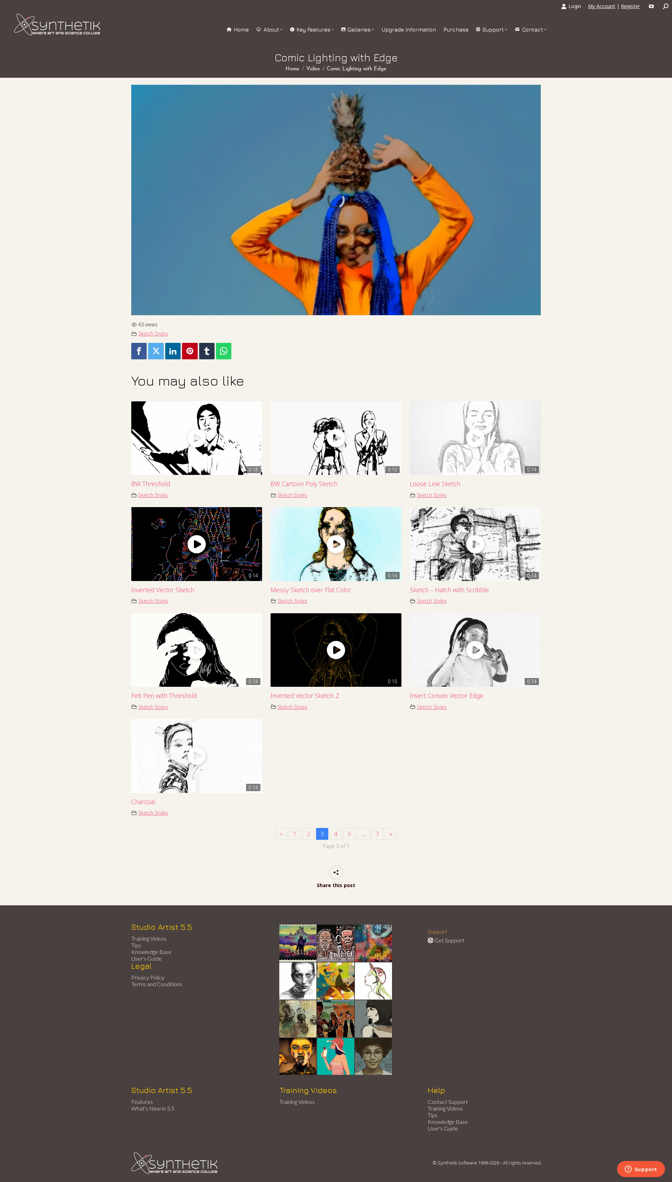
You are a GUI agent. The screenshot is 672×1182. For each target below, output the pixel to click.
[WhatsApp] (223, 351)
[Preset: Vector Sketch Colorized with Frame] (298, 1057)
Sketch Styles (153, 333)
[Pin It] (189, 351)
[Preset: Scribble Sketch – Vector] (298, 981)
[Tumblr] (207, 351)
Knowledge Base (151, 951)
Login (574, 6)
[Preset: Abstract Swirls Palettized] (298, 1019)
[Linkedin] (173, 351)
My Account (601, 6)
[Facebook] (139, 351)
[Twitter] (155, 351)
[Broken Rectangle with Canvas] (336, 981)
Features (142, 1101)
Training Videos (149, 938)
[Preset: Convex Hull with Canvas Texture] (374, 1019)
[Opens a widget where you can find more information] (641, 1169)
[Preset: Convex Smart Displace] (374, 943)
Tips (136, 945)
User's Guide (146, 958)
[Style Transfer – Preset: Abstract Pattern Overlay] (336, 1019)
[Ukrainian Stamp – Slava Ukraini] (298, 943)
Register (630, 6)
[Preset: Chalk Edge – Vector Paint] (374, 981)
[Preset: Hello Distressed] (336, 943)
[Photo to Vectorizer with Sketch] (336, 1057)
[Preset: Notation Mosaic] (374, 1057)
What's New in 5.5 (152, 1108)
